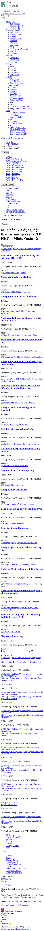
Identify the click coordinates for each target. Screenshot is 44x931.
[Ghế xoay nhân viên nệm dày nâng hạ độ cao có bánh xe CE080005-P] (22, 713)
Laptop (13, 36)
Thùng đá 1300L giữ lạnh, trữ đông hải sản (22, 569)
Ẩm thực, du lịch (16, 117)
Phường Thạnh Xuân (13, 176)
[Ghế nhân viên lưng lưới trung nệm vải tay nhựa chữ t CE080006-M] (22, 731)
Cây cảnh (13, 126)
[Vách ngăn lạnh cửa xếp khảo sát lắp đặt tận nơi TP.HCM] (22, 313)
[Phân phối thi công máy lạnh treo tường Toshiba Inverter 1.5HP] (22, 610)
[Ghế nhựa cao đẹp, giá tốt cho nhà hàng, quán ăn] (20, 444)
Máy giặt (13, 89)
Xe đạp (13, 70)
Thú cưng (14, 115)
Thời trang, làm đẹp (17, 113)
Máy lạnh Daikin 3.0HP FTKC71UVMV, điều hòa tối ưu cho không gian (21, 386)
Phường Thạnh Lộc (13, 174)
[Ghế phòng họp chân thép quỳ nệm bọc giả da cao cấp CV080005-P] (22, 786)
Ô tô (12, 66)
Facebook (9, 885)
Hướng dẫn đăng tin (13, 871)
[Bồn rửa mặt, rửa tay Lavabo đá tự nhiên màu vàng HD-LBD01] (22, 251)
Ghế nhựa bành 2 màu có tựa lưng (17, 470)
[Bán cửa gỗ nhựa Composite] (12, 524)
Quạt (12, 102)
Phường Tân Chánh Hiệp (15, 165)
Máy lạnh (13, 92)
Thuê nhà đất (15, 28)
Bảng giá (9, 858)
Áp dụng (5, 224)
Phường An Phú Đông (14, 159)
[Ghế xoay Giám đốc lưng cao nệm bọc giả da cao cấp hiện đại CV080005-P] (22, 694)
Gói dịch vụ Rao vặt (11, 11)
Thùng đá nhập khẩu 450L (14, 489)
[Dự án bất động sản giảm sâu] (12, 138)
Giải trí (12, 119)
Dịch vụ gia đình (16, 83)
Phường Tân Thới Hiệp (14, 169)
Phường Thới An (12, 178)
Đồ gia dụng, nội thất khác (20, 109)
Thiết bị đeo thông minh (19, 49)
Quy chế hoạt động (13, 862)
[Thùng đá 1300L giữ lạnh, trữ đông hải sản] (18, 565)
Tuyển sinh (14, 58)
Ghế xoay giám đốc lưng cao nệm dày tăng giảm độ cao (21, 662)
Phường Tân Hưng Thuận (15, 167)
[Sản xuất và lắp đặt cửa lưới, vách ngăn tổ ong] (19, 335)
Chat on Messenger (22, 929)
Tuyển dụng (14, 60)
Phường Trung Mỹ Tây (14, 180)
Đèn (11, 104)
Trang (3, 651)
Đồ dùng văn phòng (17, 130)
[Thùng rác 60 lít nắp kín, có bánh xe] (15, 292)
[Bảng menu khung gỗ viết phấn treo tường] (17, 504)
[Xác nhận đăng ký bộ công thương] (15, 905)
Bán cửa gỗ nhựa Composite (14, 528)
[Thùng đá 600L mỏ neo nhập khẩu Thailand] (18, 403)
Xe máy (13, 68)
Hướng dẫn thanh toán (14, 873)
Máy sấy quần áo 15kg (12, 636)
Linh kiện (13, 53)
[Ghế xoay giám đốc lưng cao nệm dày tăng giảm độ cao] (22, 660)
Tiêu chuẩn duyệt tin (13, 864)
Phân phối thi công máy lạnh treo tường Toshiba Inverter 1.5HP (20, 615)
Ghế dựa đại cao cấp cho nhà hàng (18, 429)
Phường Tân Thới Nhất (14, 172)
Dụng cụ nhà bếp (16, 100)
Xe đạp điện (14, 72)
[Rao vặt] (10, 8)
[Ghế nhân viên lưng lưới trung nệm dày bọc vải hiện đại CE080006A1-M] (22, 676)
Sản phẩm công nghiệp (18, 132)
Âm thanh (14, 45)
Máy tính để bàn (16, 39)
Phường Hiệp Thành (13, 163)
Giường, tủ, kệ (15, 96)
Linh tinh (13, 121)
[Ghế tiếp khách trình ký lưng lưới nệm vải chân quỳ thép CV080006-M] (22, 768)
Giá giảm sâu (15, 24)
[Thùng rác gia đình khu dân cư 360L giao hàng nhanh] (22, 357)
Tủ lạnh (13, 87)
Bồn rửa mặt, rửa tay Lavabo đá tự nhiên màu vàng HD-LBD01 (21, 256)
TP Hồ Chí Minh (12, 144)
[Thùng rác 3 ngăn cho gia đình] (13, 273)
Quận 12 (9, 146)
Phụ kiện (13, 51)
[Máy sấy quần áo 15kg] (10, 632)
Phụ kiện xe (14, 75)
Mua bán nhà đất (16, 26)
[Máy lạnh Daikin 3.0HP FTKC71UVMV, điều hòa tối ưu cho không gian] (22, 381)
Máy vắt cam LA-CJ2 (9, 805)
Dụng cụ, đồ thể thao (18, 128)
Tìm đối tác (14, 81)
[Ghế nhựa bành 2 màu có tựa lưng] (14, 466)
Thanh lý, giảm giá (17, 123)
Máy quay (14, 43)
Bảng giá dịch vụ (12, 860)
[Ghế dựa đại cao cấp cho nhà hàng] (15, 425)
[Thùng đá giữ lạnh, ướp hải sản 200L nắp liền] (19, 543)
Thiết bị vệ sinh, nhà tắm (19, 106)
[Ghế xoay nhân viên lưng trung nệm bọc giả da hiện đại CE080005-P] (22, 819)
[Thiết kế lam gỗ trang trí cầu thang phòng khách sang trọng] (22, 586)
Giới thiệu (9, 856)
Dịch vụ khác (15, 79)
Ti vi (12, 47)
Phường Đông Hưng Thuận (16, 161)
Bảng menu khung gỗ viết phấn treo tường (21, 509)
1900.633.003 (6, 879)
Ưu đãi (8, 866)
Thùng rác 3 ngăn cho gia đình (16, 277)
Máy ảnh (13, 41)
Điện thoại (14, 32)
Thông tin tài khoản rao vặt (16, 869)
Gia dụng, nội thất (8, 184)
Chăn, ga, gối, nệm (17, 98)
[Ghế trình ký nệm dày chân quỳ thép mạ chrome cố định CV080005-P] (22, 750)
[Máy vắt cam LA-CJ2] (10, 803)
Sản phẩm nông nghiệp (18, 134)
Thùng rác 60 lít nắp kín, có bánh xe (18, 296)
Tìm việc (13, 62)
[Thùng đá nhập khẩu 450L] (12, 485)
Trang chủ (9, 142)
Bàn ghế (13, 94)
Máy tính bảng (15, 34)
